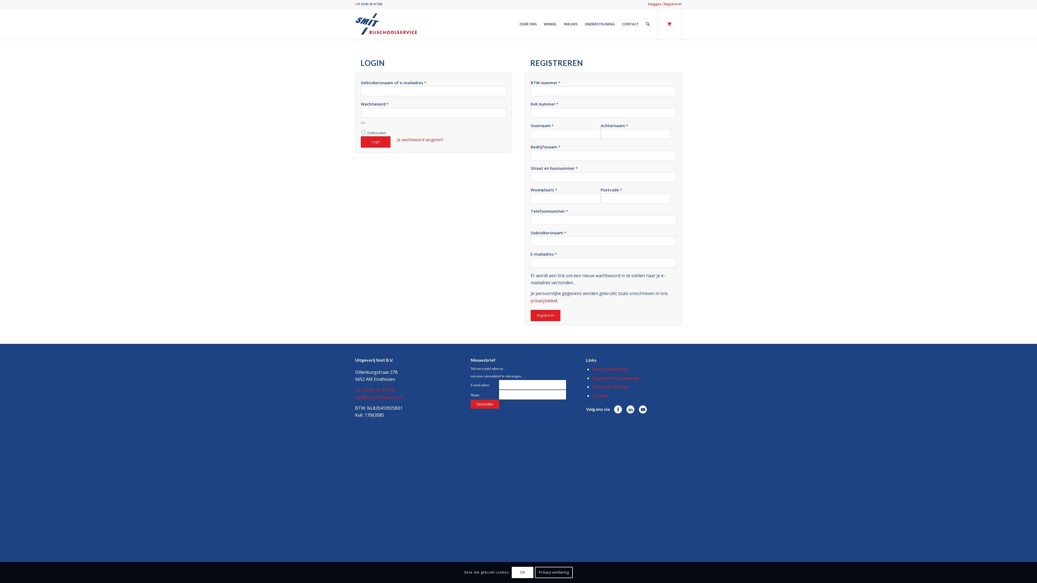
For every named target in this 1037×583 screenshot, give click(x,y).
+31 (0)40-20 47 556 (368, 4)
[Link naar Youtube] (643, 409)
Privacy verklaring (554, 572)
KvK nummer (544, 104)
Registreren (545, 315)
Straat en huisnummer (554, 168)
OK (522, 572)
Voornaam (542, 125)
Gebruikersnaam (548, 232)
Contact (600, 396)
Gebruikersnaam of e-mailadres (393, 82)
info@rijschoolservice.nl (379, 397)
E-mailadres (544, 254)
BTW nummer (545, 82)
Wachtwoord (375, 104)
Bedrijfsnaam (545, 147)
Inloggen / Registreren (665, 4)
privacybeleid (544, 301)
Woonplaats (544, 189)
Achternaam (614, 125)
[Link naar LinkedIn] (630, 409)
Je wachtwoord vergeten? (420, 139)
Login (376, 142)
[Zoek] (647, 24)
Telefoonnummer (549, 211)
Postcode (611, 189)
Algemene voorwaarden (616, 378)
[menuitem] (663, 4)
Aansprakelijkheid (610, 369)
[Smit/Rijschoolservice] (386, 24)
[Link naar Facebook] (618, 409)
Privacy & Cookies (610, 387)
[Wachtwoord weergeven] (363, 123)
